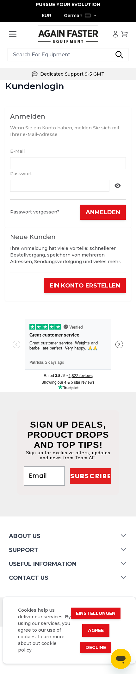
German (73, 15)
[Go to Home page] (68, 34)
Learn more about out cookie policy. (41, 643)
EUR (46, 15)
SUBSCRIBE (90, 476)
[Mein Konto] (115, 34)
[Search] (119, 54)
